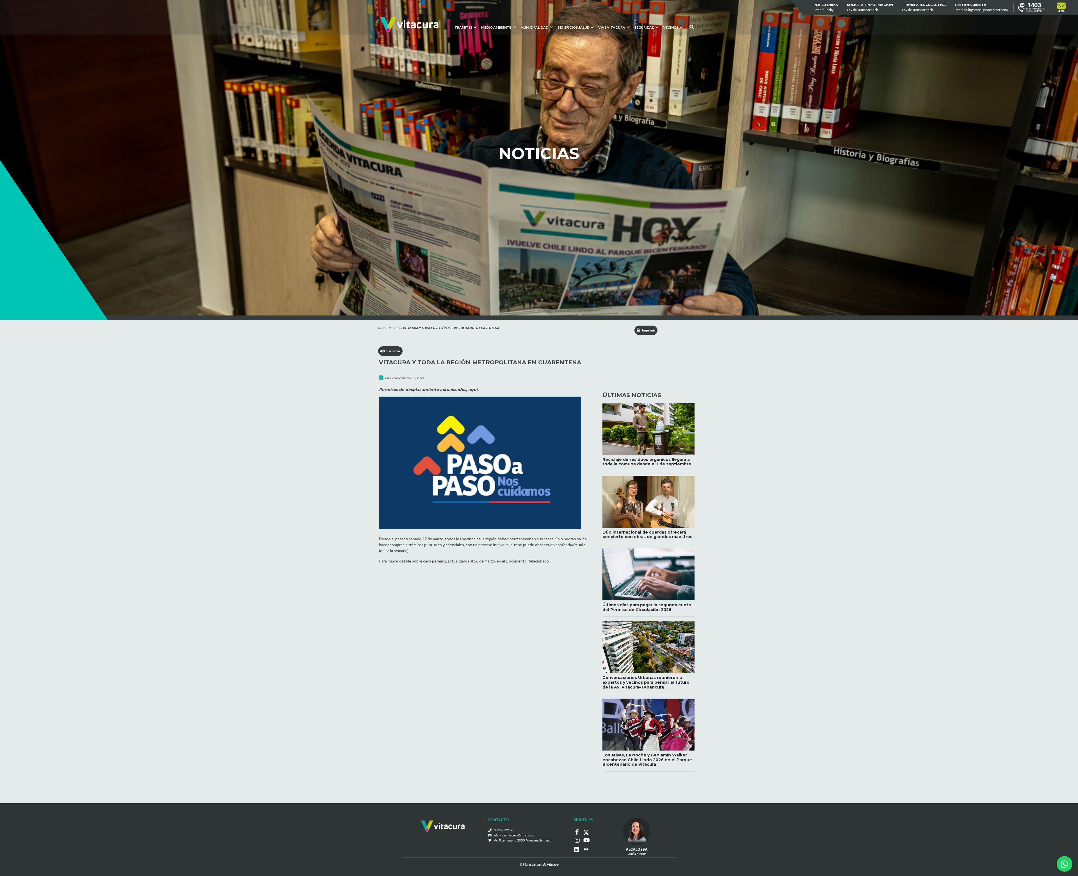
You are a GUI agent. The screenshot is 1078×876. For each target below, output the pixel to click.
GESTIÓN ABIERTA (982, 7)
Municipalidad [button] (534, 27)
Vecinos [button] (671, 27)
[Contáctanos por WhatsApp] (1064, 864)
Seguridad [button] (644, 27)
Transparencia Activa (924, 7)
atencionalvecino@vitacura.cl (514, 835)
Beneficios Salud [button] (574, 27)
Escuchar (392, 351)
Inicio (381, 328)
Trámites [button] (463, 27)
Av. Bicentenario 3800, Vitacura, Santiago (522, 840)
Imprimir (648, 330)
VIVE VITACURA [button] (612, 27)
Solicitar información (870, 7)
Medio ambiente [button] (496, 27)
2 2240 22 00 (503, 830)
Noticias (394, 328)
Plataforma (826, 7)
